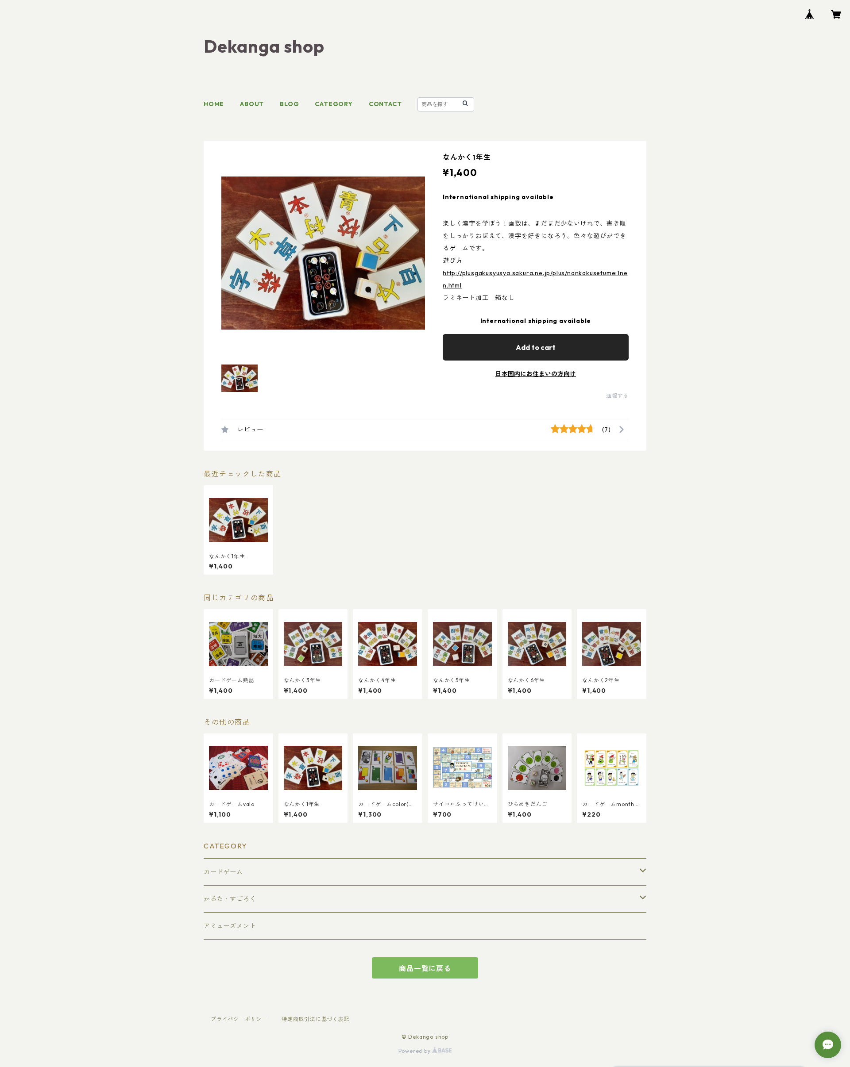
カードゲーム (223, 872)
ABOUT (252, 104)
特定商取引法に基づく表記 (316, 1019)
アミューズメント (230, 926)
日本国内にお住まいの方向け (535, 374)
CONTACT (385, 104)
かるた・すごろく (230, 899)
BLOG (289, 104)
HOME (214, 104)
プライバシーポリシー (239, 1019)
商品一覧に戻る (425, 968)
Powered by (415, 1051)
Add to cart (536, 347)
